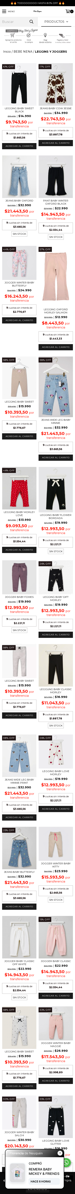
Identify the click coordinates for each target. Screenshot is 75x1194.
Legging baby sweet (19, 401)
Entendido (37, 1188)
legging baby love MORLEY (55, 773)
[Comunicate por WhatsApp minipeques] (66, 1162)
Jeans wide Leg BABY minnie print (19, 781)
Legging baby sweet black (19, 110)
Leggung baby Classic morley (56, 691)
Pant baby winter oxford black (55, 202)
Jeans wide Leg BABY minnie (55, 421)
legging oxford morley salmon (56, 311)
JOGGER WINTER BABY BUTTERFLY (19, 284)
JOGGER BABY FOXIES (19, 596)
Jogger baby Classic (56, 961)
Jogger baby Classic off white (19, 962)
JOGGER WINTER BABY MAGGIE (56, 1044)
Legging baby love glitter (55, 1142)
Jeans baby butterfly (19, 871)
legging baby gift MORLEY (56, 598)
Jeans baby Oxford (19, 200)
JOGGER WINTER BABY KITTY (56, 865)
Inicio (7, 51)
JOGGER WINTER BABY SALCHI (19, 1134)
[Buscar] (31, 21)
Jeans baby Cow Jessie (56, 108)
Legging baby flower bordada (55, 516)
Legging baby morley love (19, 514)
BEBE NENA (23, 51)
